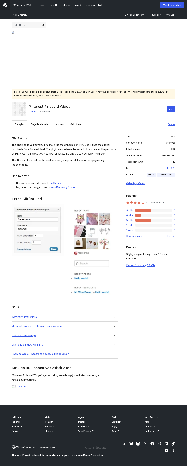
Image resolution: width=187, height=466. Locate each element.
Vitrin (47, 417)
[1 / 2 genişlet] (59, 208)
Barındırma (17, 426)
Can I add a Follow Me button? (28, 344)
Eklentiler (49, 426)
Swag (116, 431)
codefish (33, 111)
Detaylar (19, 124)
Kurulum (60, 124)
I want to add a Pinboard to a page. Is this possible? (40, 354)
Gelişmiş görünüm (135, 183)
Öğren (81, 417)
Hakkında (16, 417)
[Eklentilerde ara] (43, 25)
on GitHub (55, 182)
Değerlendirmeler (40, 124)
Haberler (16, 422)
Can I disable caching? (24, 335)
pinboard (152, 175)
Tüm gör (171, 236)
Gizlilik (15, 431)
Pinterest (162, 175)
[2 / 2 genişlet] (114, 208)
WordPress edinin (172, 5)
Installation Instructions (24, 317)
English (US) (169, 168)
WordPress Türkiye (48, 447)
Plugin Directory (19, 14)
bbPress (150, 426)
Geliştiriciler (84, 426)
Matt (148, 422)
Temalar (49, 422)
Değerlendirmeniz (135, 236)
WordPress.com (154, 417)
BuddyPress (152, 431)
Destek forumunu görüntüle (140, 265)
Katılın (114, 417)
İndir (171, 109)
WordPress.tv (86, 431)
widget (171, 175)
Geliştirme (75, 124)
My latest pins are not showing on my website (37, 326)
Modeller (49, 431)
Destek (171, 124)
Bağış (115, 426)
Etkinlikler (116, 422)
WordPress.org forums (63, 187)
